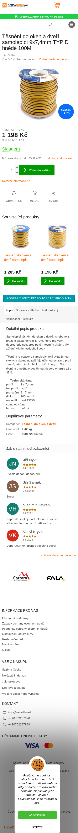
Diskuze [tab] (28, 318)
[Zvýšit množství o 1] (17, 167)
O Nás (6, 649)
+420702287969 (19, 724)
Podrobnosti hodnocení (54, 59)
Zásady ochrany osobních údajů (23, 623)
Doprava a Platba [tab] (27, 310)
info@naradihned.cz (21, 712)
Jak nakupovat (11, 681)
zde (37, 802)
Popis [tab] (9, 310)
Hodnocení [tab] (13, 318)
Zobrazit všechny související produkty (39, 298)
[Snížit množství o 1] (17, 172)
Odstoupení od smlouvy (17, 633)
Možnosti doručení (59, 158)
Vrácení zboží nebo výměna (20, 693)
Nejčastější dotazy (14, 675)
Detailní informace (14, 180)
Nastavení (37, 826)
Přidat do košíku (39, 170)
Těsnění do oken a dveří (39, 423)
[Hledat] (50, 24)
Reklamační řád (12, 639)
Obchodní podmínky (15, 618)
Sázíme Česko (11, 669)
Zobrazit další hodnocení (57, 555)
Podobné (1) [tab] (50, 310)
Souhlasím (39, 814)
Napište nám (10, 644)
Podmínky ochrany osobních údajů (25, 628)
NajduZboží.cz (13, 827)
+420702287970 (19, 718)
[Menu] (72, 24)
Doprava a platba (13, 687)
